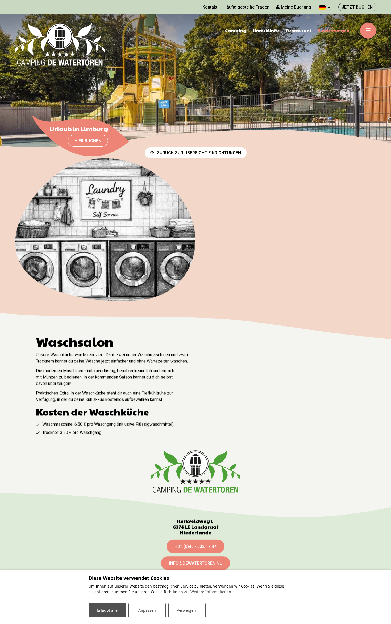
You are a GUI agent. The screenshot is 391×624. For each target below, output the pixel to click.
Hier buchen (87, 140)
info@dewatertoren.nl (195, 563)
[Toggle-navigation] (368, 31)
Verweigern (187, 610)
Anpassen (147, 610)
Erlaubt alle (107, 610)
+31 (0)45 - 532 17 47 (195, 546)
